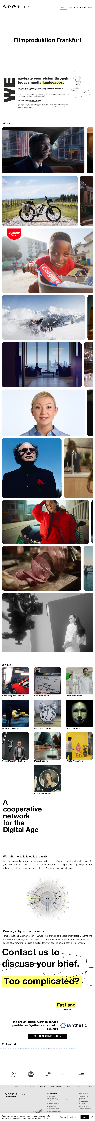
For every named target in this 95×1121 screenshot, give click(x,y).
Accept (84, 1117)
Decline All (73, 1117)
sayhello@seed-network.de (53, 1103)
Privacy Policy (43, 1118)
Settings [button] (63, 1117)
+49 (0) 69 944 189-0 (53, 1106)
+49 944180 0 (67, 1010)
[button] (90, 1087)
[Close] (92, 1117)
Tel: (48, 1106)
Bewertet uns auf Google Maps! (54, 1111)
